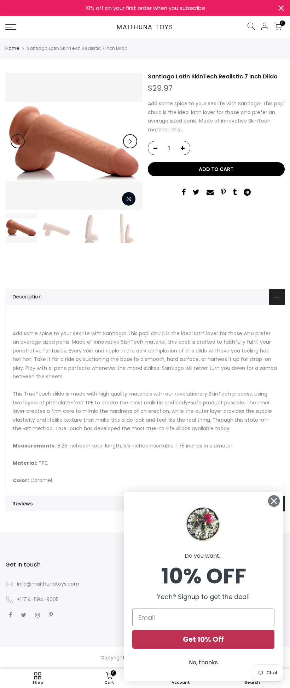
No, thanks (203, 662)
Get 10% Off (203, 639)
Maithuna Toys (145, 27)
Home (12, 48)
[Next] (130, 141)
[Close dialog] (274, 501)
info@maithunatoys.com (48, 583)
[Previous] (18, 141)
